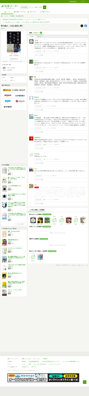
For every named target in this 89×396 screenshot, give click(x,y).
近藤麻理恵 (10, 266)
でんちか (37, 154)
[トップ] (1, 16)
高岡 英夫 (10, 291)
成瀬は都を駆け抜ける (13, 239)
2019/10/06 (53, 128)
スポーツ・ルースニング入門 (14, 289)
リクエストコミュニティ (54, 364)
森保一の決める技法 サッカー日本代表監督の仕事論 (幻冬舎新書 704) (16, 282)
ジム (35, 168)
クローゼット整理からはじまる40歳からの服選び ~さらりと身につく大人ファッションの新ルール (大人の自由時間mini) (16, 204)
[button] (44, 7)
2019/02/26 (56, 199)
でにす (36, 40)
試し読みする (14, 58)
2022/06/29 (56, 87)
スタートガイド (36, 358)
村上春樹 (10, 233)
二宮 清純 (10, 284)
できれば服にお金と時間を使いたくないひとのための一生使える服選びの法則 (17, 169)
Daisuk (36, 97)
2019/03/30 (56, 159)
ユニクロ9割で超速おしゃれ (14, 185)
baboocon (37, 137)
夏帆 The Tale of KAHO (14, 231)
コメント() (49, 51)
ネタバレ (39, 36)
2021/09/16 (53, 106)
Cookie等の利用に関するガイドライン (51, 361)
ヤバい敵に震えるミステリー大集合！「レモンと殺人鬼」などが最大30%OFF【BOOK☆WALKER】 (26, 22)
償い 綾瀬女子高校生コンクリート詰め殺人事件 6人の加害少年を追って (16, 257)
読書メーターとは (26, 358)
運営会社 (24, 361)
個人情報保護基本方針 (34, 361)
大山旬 (9, 187)
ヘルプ (23, 364)
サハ (35, 185)
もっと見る (21, 223)
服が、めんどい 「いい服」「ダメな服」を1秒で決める (16, 178)
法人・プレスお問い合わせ (40, 364)
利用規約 (45, 358)
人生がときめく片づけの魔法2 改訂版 (16, 264)
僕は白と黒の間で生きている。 (15, 273)
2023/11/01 (56, 67)
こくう (36, 60)
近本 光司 (10, 274)
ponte (36, 115)
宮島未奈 (10, 241)
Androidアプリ (25, 366)
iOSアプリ (34, 366)
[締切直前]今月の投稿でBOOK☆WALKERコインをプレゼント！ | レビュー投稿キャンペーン (24, 19)
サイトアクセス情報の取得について (71, 361)
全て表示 (32, 36)
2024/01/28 (56, 51)
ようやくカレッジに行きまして (15, 248)
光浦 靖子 (10, 249)
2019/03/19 (53, 175)
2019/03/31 (56, 144)
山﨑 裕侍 (10, 259)
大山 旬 (6, 16)
